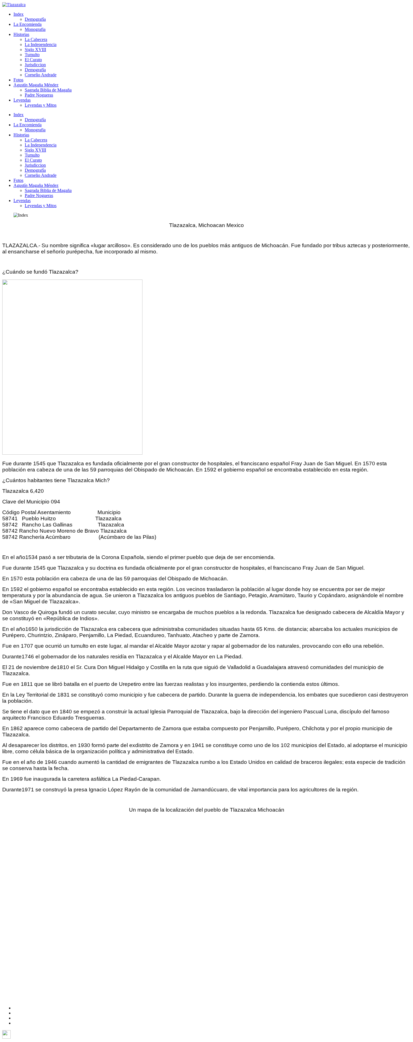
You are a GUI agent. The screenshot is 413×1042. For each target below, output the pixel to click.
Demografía (35, 19)
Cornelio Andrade (40, 74)
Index (18, 14)
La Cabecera (36, 39)
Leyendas (22, 100)
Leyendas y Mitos (40, 105)
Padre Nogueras (39, 95)
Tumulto (32, 54)
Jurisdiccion (35, 64)
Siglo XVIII (35, 49)
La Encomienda (27, 24)
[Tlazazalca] (14, 4)
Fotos (18, 79)
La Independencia (40, 44)
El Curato (33, 59)
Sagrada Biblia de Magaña (48, 90)
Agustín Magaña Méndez (35, 85)
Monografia (35, 29)
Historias (21, 34)
